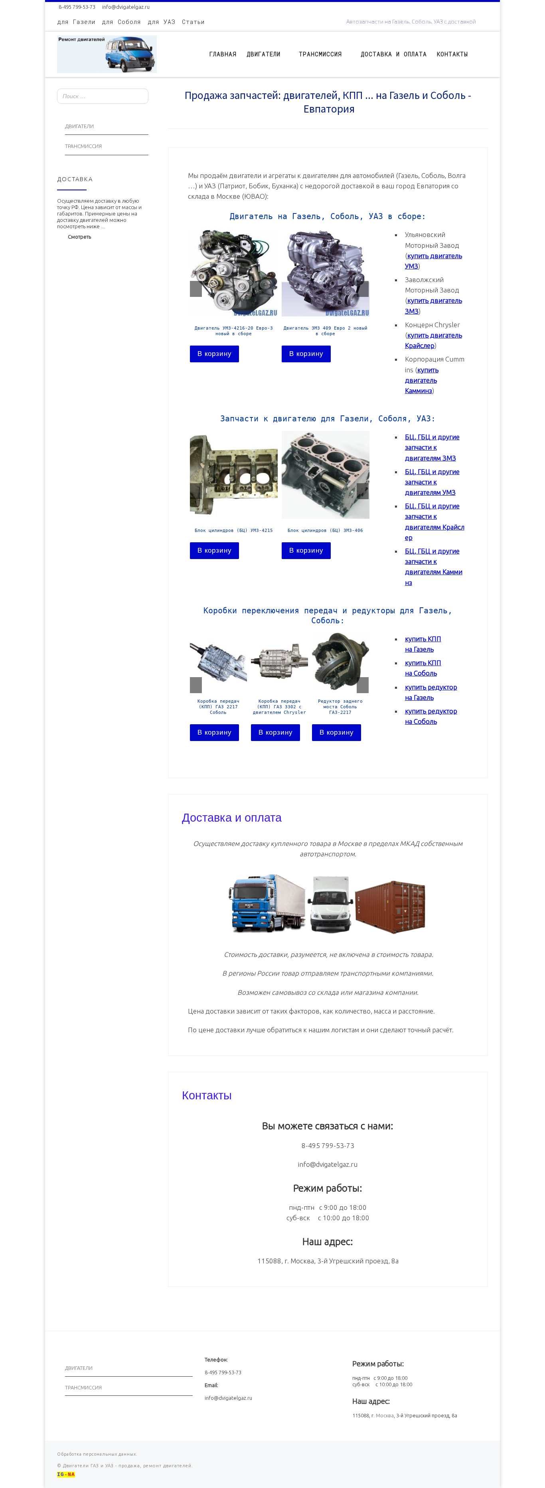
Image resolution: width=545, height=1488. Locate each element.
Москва (385, 1415)
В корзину (214, 354)
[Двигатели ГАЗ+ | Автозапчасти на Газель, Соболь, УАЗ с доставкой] (107, 52)
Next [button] (363, 289)
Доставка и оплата (232, 816)
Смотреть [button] (79, 236)
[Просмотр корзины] (484, 54)
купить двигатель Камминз (421, 380)
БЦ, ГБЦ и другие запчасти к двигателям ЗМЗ (432, 447)
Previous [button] (196, 289)
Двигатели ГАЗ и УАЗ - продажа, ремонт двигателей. (127, 1465)
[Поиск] (140, 97)
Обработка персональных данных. (97, 1454)
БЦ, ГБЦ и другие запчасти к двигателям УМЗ (432, 482)
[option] (234, 295)
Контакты (207, 1094)
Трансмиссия (83, 146)
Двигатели (79, 126)
